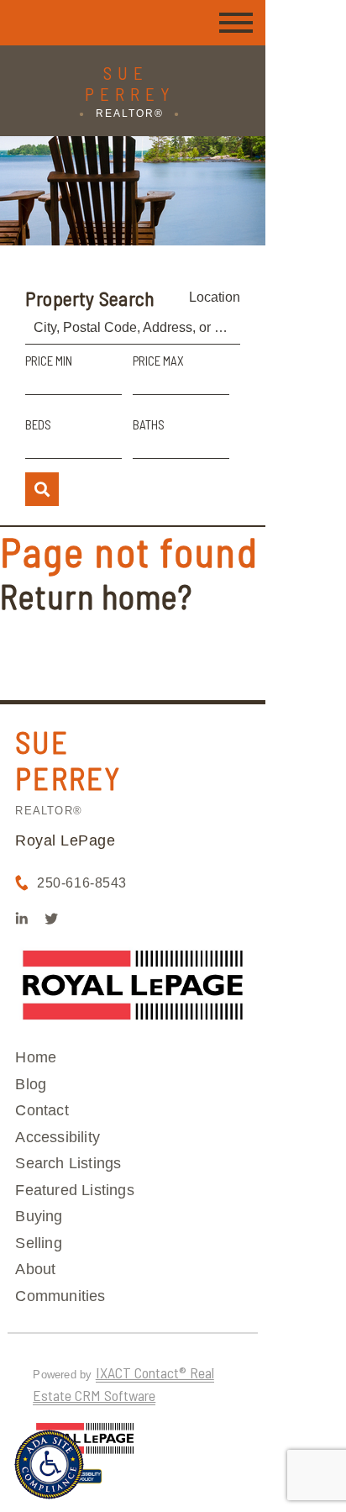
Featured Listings (74, 1190)
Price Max (158, 360)
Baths (149, 424)
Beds (38, 424)
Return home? (96, 596)
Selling (38, 1243)
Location (214, 297)
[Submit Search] (42, 489)
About (35, 1269)
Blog (30, 1084)
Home (35, 1057)
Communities (60, 1296)
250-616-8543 (81, 883)
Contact (41, 1110)
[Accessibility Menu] (49, 1464)
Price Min (48, 360)
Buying (38, 1216)
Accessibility (57, 1137)
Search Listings (68, 1163)
